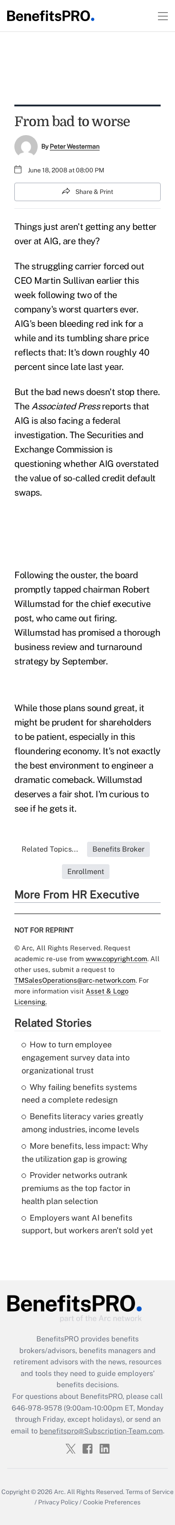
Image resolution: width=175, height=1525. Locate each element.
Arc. (60, 1491)
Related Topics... (50, 849)
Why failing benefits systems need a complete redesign (79, 1093)
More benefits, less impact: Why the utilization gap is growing (85, 1152)
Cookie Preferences (111, 1502)
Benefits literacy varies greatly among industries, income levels (83, 1123)
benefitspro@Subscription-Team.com (101, 1431)
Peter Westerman (75, 146)
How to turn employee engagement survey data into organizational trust (76, 1057)
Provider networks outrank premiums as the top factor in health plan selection (76, 1188)
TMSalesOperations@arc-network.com (75, 980)
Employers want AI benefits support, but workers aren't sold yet (87, 1224)
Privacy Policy (58, 1502)
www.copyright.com (116, 958)
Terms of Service (150, 1491)
